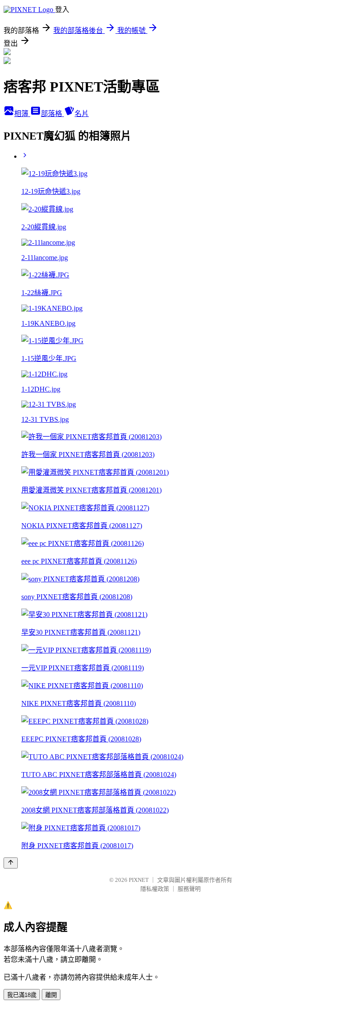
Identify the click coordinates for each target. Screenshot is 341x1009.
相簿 (22, 113)
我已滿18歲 (21, 995)
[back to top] (11, 863)
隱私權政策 (154, 888)
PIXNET (139, 880)
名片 (82, 113)
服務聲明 (189, 888)
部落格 (52, 113)
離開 (51, 995)
